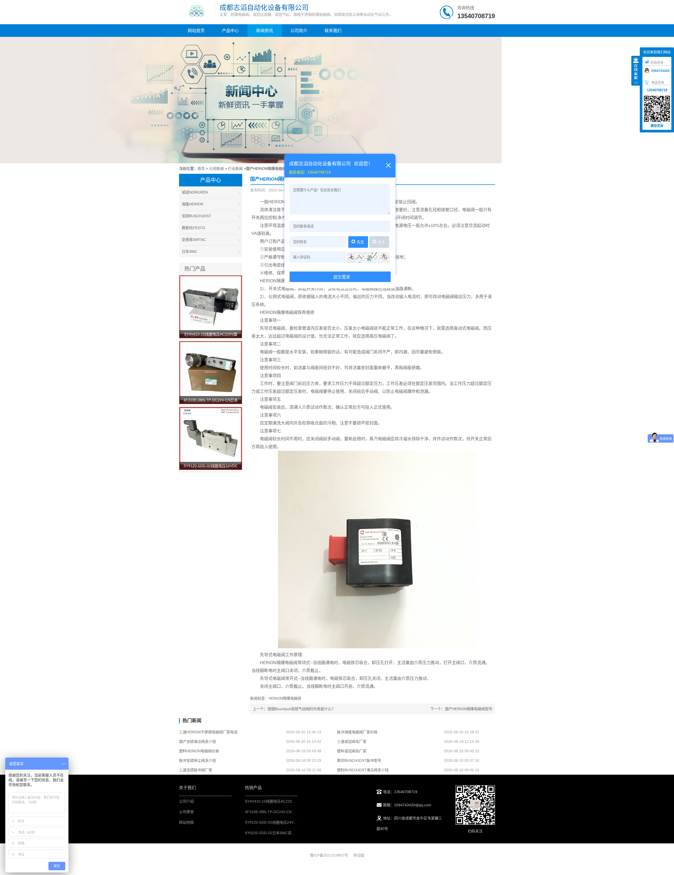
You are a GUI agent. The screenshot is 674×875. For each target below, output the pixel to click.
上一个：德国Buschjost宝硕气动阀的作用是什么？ (294, 709)
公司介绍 (186, 801)
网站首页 (196, 30)
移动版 (358, 855)
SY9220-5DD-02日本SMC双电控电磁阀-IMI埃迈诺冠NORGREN (297, 833)
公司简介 (298, 30)
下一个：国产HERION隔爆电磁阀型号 (461, 709)
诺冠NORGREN (195, 192)
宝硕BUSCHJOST (196, 216)
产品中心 (230, 30)
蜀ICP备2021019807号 (329, 855)
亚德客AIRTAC (194, 240)
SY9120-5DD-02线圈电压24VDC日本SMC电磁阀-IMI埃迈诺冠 (296, 822)
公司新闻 (216, 168)
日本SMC (189, 251)
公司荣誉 (186, 812)
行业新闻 (235, 168)
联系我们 (333, 30)
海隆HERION (192, 204)
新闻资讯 (264, 30)
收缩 (635, 71)
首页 (201, 168)
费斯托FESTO (193, 228)
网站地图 (186, 822)
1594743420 (660, 71)
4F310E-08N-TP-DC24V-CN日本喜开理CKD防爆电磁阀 (290, 812)
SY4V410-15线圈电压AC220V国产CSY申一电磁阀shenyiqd (294, 801)
